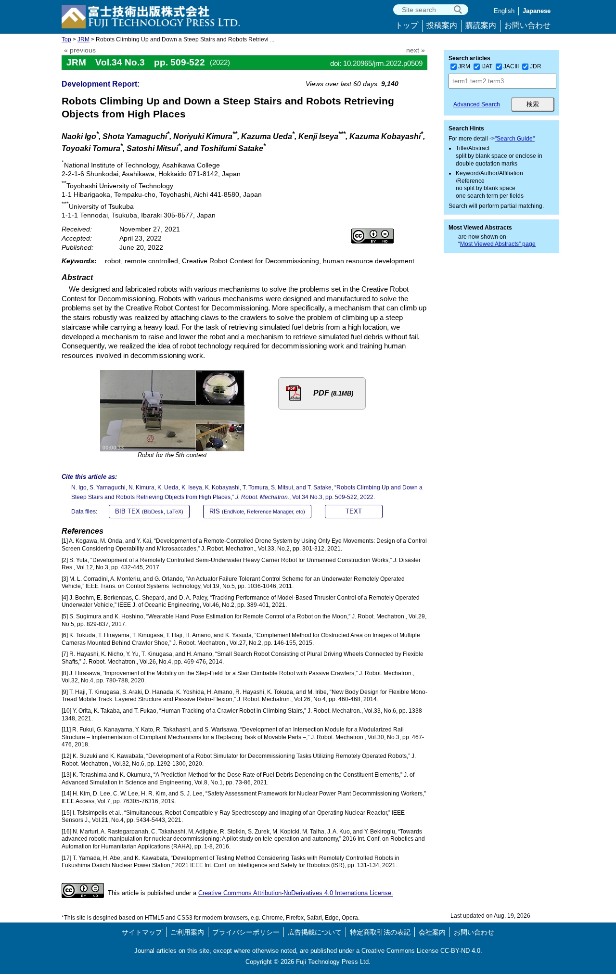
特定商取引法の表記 (380, 932)
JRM (83, 39)
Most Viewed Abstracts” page (498, 244)
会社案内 (432, 932)
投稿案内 (441, 25)
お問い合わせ (527, 25)
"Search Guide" (515, 138)
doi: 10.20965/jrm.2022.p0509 (376, 63)
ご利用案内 (187, 932)
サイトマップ (142, 932)
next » (415, 50)
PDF (333, 393)
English (504, 10)
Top (66, 39)
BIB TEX (149, 511)
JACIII (511, 66)
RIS (257, 511)
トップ (406, 25)
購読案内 (480, 25)
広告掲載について (315, 932)
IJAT (486, 66)
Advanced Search (476, 104)
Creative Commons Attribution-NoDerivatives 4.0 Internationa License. (295, 893)
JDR (535, 66)
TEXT (353, 511)
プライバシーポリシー (246, 932)
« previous (80, 50)
